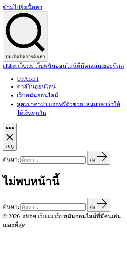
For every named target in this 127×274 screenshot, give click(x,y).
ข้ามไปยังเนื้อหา (22, 7)
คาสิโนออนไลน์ (36, 87)
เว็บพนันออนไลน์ (37, 95)
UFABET (28, 79)
